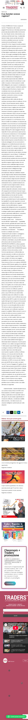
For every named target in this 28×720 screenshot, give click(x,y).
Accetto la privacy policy (11, 613)
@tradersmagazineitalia (15, 659)
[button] (16, 716)
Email (4, 608)
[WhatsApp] (15, 412)
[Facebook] (8, 412)
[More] (22, 412)
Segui (25, 660)
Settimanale (4, 11)
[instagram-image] (9, 670)
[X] (11, 412)
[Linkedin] (18, 412)
